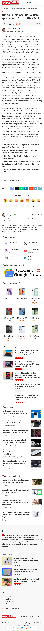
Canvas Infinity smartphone (22, 101)
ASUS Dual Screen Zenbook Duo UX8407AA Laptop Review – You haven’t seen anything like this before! (27, 375)
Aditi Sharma (8, 416)
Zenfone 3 (14, 88)
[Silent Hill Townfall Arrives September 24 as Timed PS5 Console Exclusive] (36, 433)
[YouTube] (38, 215)
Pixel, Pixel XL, (22, 80)
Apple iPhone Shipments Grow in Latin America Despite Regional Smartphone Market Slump (16, 452)
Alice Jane (7, 425)
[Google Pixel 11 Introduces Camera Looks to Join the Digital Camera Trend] (36, 423)
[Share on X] (10, 23)
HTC (17, 180)
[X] (36, 215)
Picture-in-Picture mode (13, 59)
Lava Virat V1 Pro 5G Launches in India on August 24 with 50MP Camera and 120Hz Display (16, 514)
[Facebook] (12, 243)
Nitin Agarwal (12, 28)
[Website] (33, 215)
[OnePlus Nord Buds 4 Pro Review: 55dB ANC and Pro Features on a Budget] (7, 582)
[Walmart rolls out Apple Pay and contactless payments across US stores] (36, 414)
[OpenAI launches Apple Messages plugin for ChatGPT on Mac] (37, 492)
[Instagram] (41, 215)
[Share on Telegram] (30, 628)
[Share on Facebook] (7, 23)
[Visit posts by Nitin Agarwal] (4, 30)
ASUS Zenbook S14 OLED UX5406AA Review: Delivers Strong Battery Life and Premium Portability (27, 353)
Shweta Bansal (9, 457)
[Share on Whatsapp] (13, 23)
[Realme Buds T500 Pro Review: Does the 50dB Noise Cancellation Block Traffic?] (8, 398)
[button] (26, 2)
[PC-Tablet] (11, 2)
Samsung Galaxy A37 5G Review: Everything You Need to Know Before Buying (26, 560)
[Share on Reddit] (16, 23)
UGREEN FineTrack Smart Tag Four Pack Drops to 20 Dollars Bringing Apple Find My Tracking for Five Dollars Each (21, 164)
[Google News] (12, 258)
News (6, 8)
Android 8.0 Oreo (11, 57)
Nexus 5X (37, 80)
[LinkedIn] (31, 258)
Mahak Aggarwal (9, 445)
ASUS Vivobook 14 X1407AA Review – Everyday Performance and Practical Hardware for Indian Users (27, 364)
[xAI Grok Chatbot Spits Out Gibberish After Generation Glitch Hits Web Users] (36, 443)
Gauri (6, 435)
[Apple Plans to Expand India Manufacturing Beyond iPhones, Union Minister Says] (37, 502)
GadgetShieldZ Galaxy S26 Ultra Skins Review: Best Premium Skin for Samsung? (27, 386)
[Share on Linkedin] (22, 628)
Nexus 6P (30, 80)
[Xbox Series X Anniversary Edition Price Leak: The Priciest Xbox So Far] (37, 482)
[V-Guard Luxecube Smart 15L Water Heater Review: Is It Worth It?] (7, 572)
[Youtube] (31, 250)
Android (12, 180)
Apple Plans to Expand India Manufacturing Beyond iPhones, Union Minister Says (15, 502)
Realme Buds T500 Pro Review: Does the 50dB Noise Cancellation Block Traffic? (27, 398)
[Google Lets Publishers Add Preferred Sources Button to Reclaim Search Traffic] (36, 464)
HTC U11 (11, 108)
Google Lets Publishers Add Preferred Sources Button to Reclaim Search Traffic (15, 463)
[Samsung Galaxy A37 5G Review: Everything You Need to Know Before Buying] (7, 561)
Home (3, 8)
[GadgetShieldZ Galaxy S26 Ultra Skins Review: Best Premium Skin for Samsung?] (8, 387)
